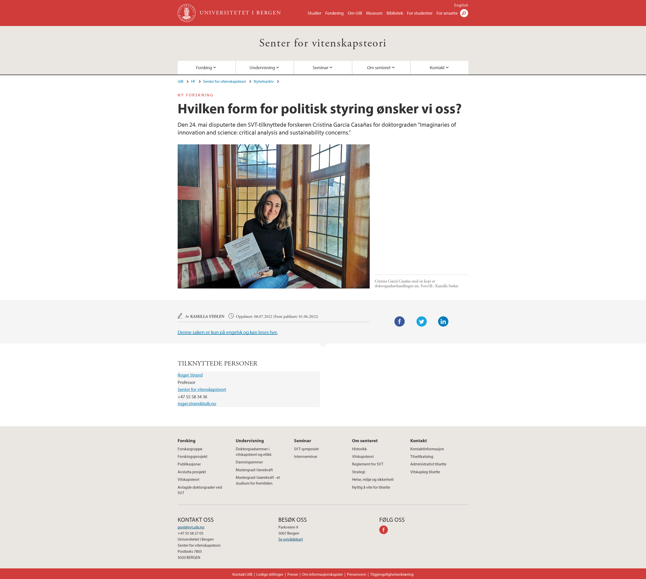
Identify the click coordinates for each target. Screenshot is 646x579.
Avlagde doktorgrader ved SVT (200, 490)
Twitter (421, 321)
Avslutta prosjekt (192, 471)
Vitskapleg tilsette (425, 471)
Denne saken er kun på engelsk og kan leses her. (228, 332)
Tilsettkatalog (421, 456)
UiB (180, 81)
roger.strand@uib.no (197, 403)
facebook (385, 530)
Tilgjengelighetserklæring (392, 574)
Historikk (359, 448)
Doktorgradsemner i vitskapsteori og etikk (254, 451)
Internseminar (305, 456)
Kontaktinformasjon (427, 448)
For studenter (420, 13)
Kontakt (437, 67)
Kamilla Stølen (207, 316)
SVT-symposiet (306, 448)
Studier (314, 13)
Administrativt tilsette (428, 463)
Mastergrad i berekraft (254, 469)
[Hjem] (187, 13)
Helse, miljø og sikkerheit (373, 479)
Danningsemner (249, 461)
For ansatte (447, 13)
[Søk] (464, 13)
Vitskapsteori (188, 479)
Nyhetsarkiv (264, 81)
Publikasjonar (189, 463)
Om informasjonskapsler (322, 574)
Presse (292, 574)
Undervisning (262, 67)
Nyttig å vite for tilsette (371, 487)
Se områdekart (290, 539)
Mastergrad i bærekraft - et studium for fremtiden (258, 480)
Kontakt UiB (242, 574)
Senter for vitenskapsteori (323, 43)
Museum (374, 13)
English (461, 5)
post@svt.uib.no (191, 527)
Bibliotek (395, 13)
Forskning (334, 13)
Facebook (399, 321)
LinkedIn (443, 321)
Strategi (358, 471)
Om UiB (355, 13)
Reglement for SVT (367, 463)
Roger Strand (190, 375)
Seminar (320, 67)
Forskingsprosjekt (192, 456)
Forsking (204, 67)
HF (193, 81)
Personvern (356, 574)
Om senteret (379, 67)
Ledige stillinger (269, 574)
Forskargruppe (190, 448)
